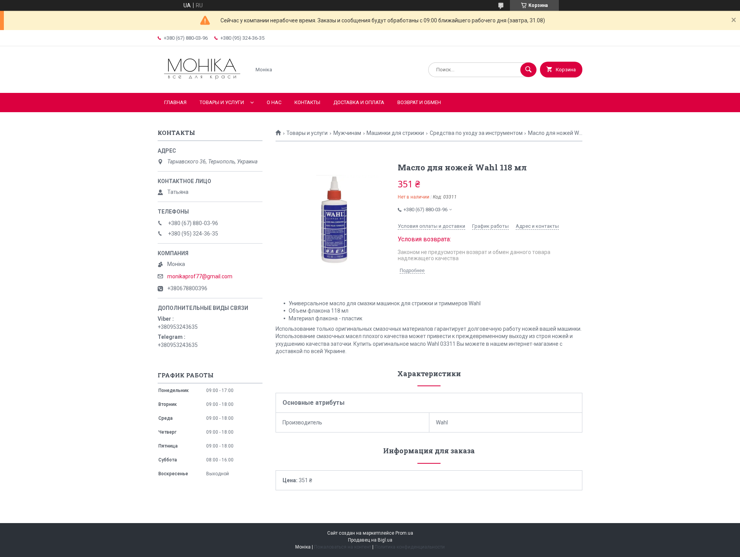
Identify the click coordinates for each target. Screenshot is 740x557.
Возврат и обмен (419, 102)
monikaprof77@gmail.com (199, 276)
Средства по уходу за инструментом (476, 133)
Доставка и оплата (358, 102)
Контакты (307, 102)
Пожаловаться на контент (342, 547)
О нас (274, 102)
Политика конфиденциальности (410, 547)
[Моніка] (202, 83)
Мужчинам (347, 133)
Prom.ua (404, 533)
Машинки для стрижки (395, 133)
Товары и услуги (222, 102)
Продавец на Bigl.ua (370, 540)
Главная (175, 102)
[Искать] (528, 69)
